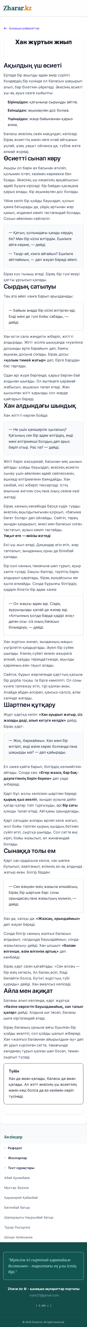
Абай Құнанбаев (17, 1178)
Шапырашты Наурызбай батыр (28, 1217)
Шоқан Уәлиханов (18, 1237)
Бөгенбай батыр (17, 1207)
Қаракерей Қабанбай (21, 1198)
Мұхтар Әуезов (16, 1188)
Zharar (17, 8)
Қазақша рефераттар (24, 28)
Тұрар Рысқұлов (17, 1227)
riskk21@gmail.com (44, 1295)
